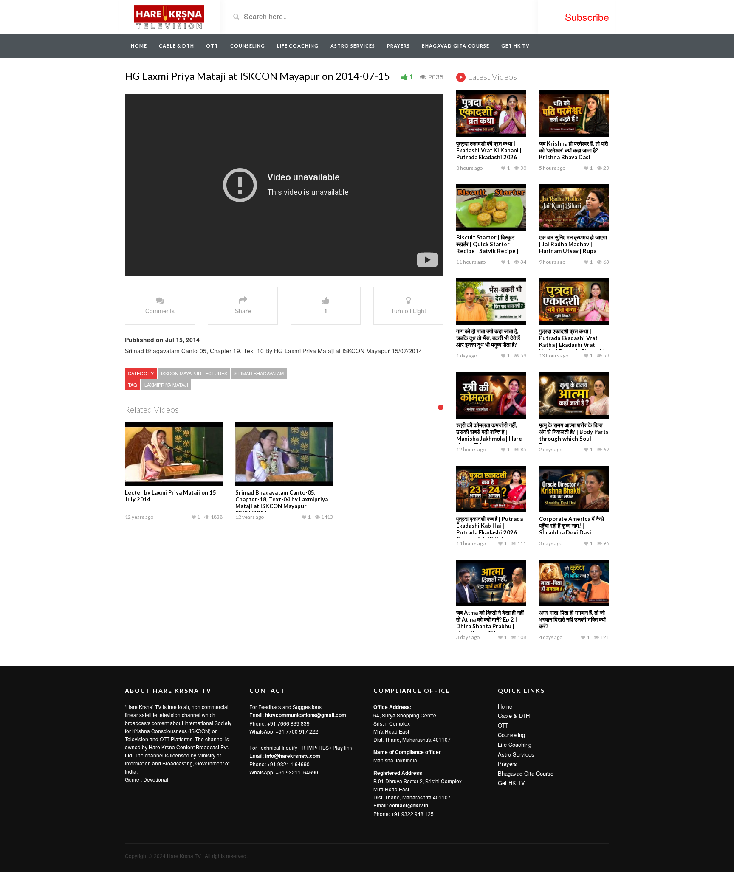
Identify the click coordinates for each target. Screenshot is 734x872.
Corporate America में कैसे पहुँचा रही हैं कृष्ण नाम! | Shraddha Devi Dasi (571, 525)
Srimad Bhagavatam (259, 373)
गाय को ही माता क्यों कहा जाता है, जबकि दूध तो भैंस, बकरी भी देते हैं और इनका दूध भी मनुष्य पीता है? (488, 338)
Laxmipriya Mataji (166, 384)
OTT (212, 45)
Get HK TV (515, 45)
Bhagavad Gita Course (455, 45)
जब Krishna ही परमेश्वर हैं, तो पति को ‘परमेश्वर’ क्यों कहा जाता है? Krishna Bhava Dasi (573, 150)
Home (139, 45)
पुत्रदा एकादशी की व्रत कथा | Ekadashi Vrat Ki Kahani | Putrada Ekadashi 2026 (489, 150)
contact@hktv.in (408, 805)
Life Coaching (298, 45)
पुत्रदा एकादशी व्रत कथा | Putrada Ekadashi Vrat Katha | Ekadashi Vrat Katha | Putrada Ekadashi (572, 341)
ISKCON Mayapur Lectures (194, 373)
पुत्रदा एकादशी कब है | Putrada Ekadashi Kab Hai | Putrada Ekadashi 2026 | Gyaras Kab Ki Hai (489, 529)
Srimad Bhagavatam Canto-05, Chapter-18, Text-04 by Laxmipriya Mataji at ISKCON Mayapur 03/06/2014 (281, 502)
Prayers (398, 45)
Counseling (247, 45)
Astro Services (352, 45)
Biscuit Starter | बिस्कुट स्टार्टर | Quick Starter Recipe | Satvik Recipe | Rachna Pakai (487, 247)
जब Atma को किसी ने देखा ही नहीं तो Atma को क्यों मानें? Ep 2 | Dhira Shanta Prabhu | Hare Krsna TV (490, 622)
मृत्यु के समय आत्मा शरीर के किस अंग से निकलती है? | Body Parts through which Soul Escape (574, 435)
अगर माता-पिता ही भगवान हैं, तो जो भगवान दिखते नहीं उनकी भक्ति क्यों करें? (572, 619)
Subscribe (587, 17)
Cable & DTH (176, 45)
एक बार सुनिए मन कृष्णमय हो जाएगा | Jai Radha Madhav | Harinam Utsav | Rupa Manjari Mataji (573, 247)
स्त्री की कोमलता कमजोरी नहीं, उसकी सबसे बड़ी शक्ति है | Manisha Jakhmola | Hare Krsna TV (489, 435)
